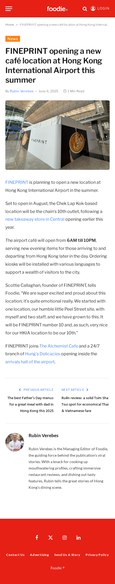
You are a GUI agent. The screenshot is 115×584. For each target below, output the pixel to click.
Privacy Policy (97, 555)
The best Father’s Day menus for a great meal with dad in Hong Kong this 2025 (30, 404)
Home (9, 24)
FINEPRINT (16, 182)
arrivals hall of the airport (30, 361)
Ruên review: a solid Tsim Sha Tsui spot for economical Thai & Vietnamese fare (85, 404)
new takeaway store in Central (34, 219)
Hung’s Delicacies (42, 353)
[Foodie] (57, 8)
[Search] (85, 9)
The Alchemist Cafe (58, 346)
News (12, 38)
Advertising (39, 555)
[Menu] (8, 9)
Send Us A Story (67, 555)
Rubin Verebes (22, 91)
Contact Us (15, 555)
